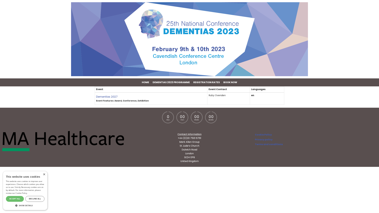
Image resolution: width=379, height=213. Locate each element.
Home (145, 82)
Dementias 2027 (107, 97)
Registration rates (206, 82)
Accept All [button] (14, 198)
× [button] (44, 174)
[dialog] (25, 190)
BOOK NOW (230, 82)
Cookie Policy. (21, 193)
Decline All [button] (35, 198)
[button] (25, 205)
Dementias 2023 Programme (171, 82)
